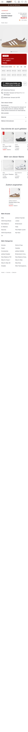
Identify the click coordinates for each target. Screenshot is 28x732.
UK (18, 67)
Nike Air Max (19, 260)
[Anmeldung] (19, 2)
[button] (14, 39)
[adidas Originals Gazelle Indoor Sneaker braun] (14, 193)
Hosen (3, 248)
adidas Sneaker (5, 254)
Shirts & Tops (19, 245)
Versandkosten (23, 14)
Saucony (3, 230)
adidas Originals (6, 13)
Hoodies (17, 248)
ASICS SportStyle (6, 221)
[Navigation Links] (1, 40)
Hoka (16, 227)
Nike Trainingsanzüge (21, 266)
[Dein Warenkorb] (25, 2)
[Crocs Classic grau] (21, 137)
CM (25, 67)
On (2, 235)
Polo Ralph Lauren (20, 230)
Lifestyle (14, 272)
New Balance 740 (6, 257)
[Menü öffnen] (2, 2)
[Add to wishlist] (25, 84)
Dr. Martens (4, 227)
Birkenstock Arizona (21, 254)
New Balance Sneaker (21, 257)
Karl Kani (17, 232)
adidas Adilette (19, 251)
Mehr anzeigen (5, 113)
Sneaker (3, 266)
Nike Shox (18, 263)
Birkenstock (18, 224)
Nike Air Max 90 (5, 263)
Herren (3, 272)
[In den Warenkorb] (13, 133)
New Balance (5, 224)
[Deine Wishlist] (22, 2)
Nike (2, 218)
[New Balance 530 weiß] (21, 165)
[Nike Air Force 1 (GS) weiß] (8, 137)
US (21, 67)
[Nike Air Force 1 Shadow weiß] (8, 165)
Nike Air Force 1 (5, 260)
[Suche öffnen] (15, 2)
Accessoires (4, 251)
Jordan (17, 221)
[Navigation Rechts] (26, 40)
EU (14, 67)
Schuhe (3, 245)
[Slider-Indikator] (11, 51)
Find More (5, 62)
